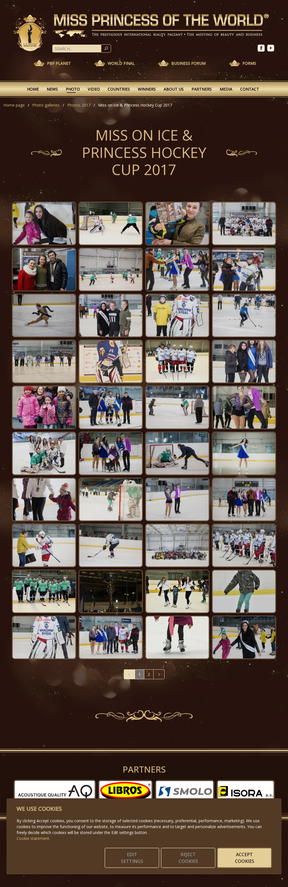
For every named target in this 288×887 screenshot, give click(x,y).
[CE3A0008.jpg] (44, 499)
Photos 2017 (79, 105)
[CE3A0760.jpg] (44, 269)
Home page (14, 105)
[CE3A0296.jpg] (244, 637)
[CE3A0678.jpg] (110, 453)
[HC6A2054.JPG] (110, 223)
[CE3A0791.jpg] (110, 269)
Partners (202, 89)
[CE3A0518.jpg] (110, 499)
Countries (119, 89)
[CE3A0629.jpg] (177, 269)
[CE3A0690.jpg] (44, 545)
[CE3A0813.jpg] (244, 545)
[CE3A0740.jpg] (44, 407)
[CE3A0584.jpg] (244, 499)
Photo (73, 89)
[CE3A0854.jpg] (44, 453)
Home (33, 89)
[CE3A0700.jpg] (110, 637)
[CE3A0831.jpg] (244, 269)
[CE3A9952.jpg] (44, 315)
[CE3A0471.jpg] (244, 315)
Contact (249, 89)
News (52, 89)
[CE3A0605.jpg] (44, 637)
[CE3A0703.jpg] (177, 499)
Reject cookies (188, 857)
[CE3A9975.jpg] (244, 407)
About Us (174, 89)
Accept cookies (244, 857)
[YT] (271, 47)
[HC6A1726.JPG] (177, 637)
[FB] (262, 47)
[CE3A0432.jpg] (110, 315)
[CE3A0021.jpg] (177, 453)
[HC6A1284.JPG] (44, 361)
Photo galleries (46, 105)
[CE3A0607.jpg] (177, 315)
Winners (147, 89)
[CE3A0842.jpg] (110, 407)
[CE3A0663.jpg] (244, 361)
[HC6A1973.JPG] (44, 591)
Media (226, 89)
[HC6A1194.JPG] (110, 361)
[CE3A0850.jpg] (244, 223)
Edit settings (132, 857)
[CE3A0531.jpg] (110, 545)
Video (94, 89)
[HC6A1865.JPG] (177, 591)
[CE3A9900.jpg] (244, 453)
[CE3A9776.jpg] (110, 591)
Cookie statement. (33, 838)
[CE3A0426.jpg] (177, 545)
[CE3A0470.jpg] (177, 407)
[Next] (159, 674)
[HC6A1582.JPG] (244, 591)
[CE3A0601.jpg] (177, 223)
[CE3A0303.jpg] (44, 223)
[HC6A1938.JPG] (177, 361)
